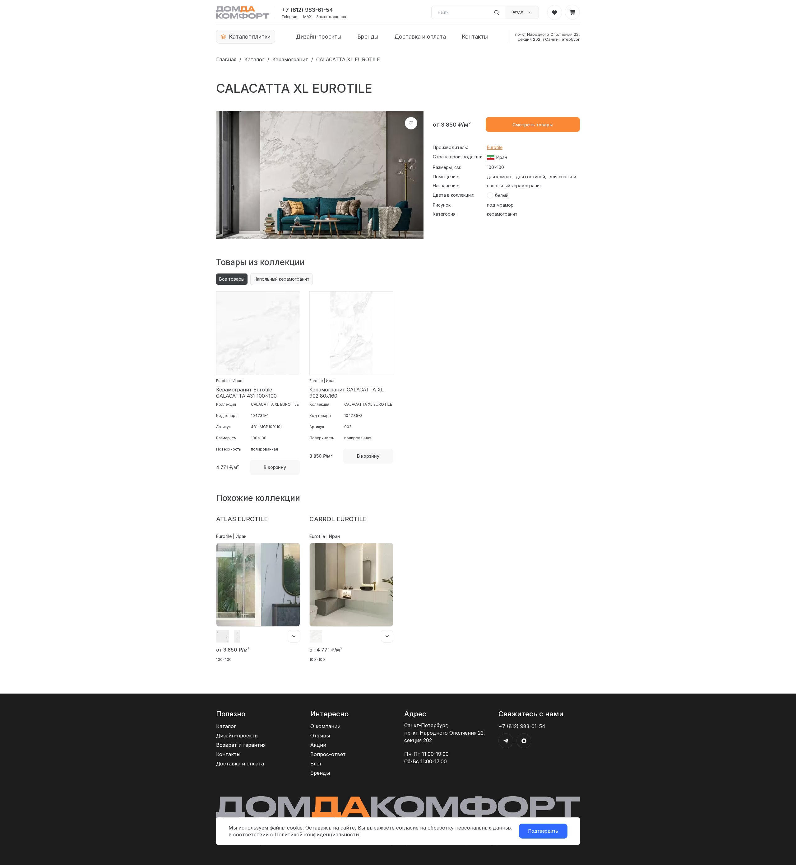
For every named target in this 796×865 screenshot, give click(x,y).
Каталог (254, 59)
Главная (226, 59)
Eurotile (494, 147)
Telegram (289, 17)
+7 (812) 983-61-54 (307, 10)
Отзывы (320, 735)
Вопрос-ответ (328, 754)
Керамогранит (290, 59)
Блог (316, 763)
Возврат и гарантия (241, 745)
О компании (325, 726)
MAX (307, 17)
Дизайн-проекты (318, 36)
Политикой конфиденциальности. (317, 834)
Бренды (367, 36)
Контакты (475, 36)
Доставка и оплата (420, 36)
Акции (318, 745)
